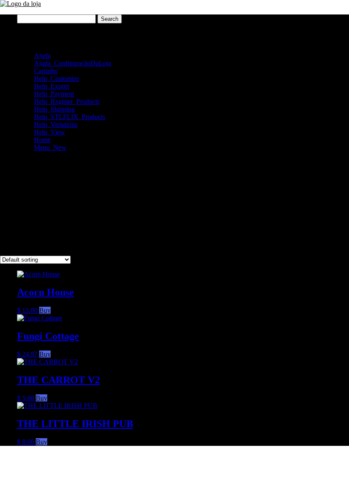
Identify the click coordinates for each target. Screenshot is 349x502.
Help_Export (51, 86)
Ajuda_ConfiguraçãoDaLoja (72, 63)
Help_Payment (54, 93)
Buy (45, 310)
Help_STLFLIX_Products (69, 116)
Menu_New (50, 147)
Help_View (49, 132)
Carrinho (46, 70)
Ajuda (42, 55)
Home (42, 139)
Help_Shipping (54, 109)
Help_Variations (55, 124)
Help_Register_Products (67, 101)
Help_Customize (56, 78)
